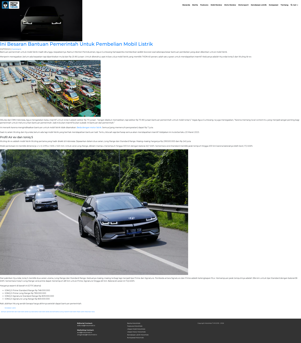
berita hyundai (29, 311)
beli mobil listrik (19, 311)
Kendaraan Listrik (10, 308)
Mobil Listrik (80, 311)
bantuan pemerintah (7, 311)
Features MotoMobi (134, 326)
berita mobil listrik (40, 311)
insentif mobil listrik (70, 311)
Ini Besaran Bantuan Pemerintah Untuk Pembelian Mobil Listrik (76, 44)
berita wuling (59, 311)
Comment (16, 49)
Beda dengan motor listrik (89, 127)
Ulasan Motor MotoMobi (136, 332)
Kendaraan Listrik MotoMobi (138, 335)
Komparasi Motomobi (135, 338)
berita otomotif (50, 311)
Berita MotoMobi (133, 323)
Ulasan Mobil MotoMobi (136, 329)
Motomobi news (90, 311)
